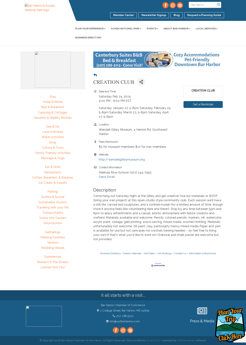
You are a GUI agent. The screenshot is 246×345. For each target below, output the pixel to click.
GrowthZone (153, 340)
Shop (53, 142)
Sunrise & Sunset (53, 197)
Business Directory (88, 37)
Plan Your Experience (89, 28)
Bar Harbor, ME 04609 (124, 310)
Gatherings (53, 232)
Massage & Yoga (53, 158)
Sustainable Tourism (53, 202)
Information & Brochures (202, 253)
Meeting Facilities (53, 237)
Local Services (206, 28)
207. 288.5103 (124, 316)
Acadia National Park (125, 28)
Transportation (52, 212)
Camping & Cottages (53, 112)
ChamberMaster (186, 340)
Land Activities (52, 131)
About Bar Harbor (176, 28)
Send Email (107, 177)
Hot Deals (149, 253)
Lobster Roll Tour (53, 267)
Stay (53, 96)
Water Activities (53, 137)
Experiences (52, 256)
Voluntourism (52, 223)
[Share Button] (141, 82)
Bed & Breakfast (52, 107)
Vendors (53, 242)
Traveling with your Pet (53, 207)
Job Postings (164, 253)
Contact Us (180, 253)
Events (151, 28)
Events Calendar (132, 253)
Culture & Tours (53, 147)
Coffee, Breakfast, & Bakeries (52, 177)
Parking (53, 191)
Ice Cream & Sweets (53, 182)
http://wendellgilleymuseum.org (122, 159)
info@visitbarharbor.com (124, 321)
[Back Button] (95, 75)
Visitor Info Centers (52, 218)
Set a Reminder (203, 104)
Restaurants (52, 172)
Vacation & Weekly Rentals (53, 117)
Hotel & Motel (53, 102)
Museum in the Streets (53, 262)
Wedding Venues (53, 248)
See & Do (52, 126)
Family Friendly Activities (52, 153)
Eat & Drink (53, 167)
